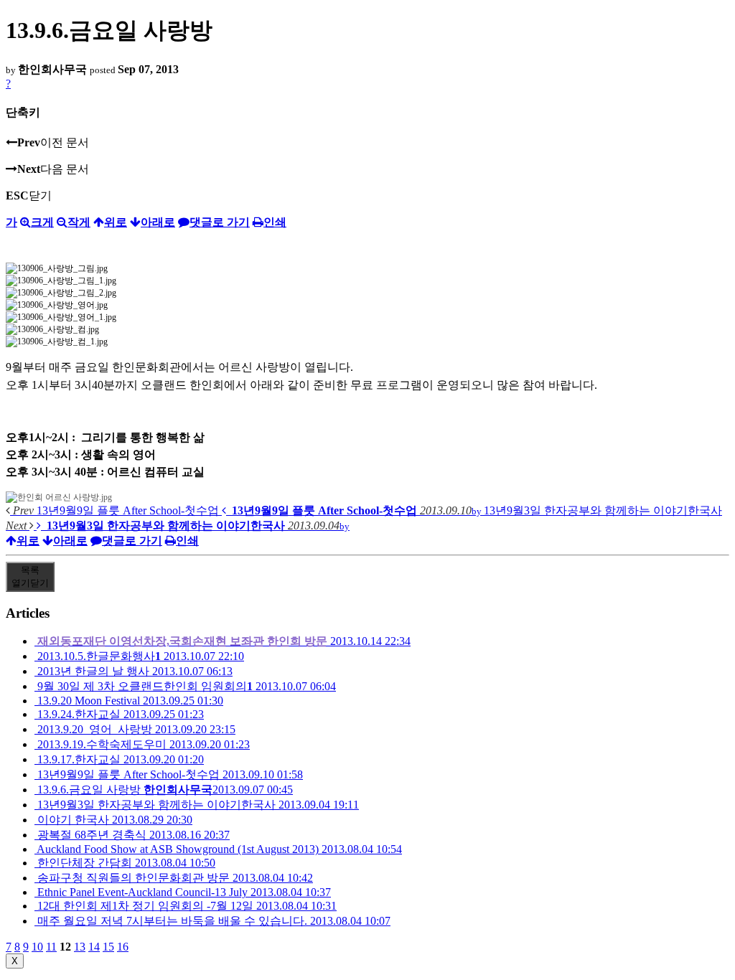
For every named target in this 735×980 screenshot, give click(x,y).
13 (79, 947)
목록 (30, 576)
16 (122, 947)
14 (94, 947)
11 (51, 947)
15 (108, 947)
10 (37, 947)
